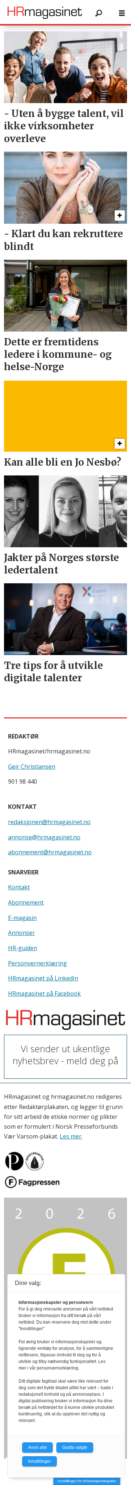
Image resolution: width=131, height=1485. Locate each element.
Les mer (71, 1136)
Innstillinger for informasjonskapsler (86, 1481)
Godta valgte (74, 1447)
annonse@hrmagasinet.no (44, 837)
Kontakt (19, 887)
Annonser (21, 933)
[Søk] (99, 13)
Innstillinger (39, 1461)
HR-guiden (22, 948)
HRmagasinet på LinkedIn (43, 978)
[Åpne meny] (122, 13)
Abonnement (26, 902)
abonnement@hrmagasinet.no (50, 852)
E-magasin (22, 918)
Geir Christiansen (31, 767)
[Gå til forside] (45, 13)
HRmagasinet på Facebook (44, 994)
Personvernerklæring (37, 963)
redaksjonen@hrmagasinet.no (49, 822)
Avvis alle (37, 1447)
